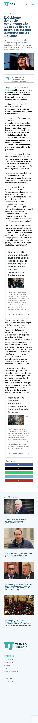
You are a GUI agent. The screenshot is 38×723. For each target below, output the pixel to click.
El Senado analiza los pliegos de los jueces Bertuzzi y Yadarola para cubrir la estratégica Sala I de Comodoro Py (18, 586)
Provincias (7, 665)
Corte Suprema (9, 662)
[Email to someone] (19, 480)
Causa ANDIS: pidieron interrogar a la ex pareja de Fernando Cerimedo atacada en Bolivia (18, 555)
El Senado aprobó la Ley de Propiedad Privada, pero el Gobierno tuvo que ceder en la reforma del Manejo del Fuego (18, 622)
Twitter (19, 468)
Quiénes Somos (9, 678)
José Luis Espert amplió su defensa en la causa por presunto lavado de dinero (16, 521)
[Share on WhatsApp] (19, 472)
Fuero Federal (9, 659)
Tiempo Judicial (19, 77)
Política (7, 13)
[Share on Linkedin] (19, 476)
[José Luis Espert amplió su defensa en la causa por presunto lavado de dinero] (19, 514)
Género (6, 669)
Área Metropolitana (11, 672)
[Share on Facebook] (19, 464)
